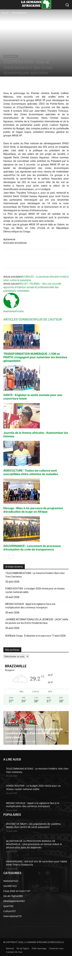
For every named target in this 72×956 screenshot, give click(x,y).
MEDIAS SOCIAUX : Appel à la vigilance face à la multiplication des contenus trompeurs (30, 606)
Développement (19, 12)
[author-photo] (11, 307)
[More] (51, 83)
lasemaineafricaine (13, 311)
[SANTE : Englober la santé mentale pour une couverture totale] (36, 378)
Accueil (5, 12)
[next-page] (11, 557)
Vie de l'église (12, 725)
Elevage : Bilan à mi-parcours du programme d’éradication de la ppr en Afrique (33, 509)
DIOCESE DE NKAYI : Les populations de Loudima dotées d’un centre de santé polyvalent (34, 733)
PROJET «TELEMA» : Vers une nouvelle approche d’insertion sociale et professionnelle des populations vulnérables (32, 287)
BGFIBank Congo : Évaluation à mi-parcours (28, 635)
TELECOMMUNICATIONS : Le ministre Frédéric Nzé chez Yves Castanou (35, 575)
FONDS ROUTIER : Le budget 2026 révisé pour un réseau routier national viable (35, 590)
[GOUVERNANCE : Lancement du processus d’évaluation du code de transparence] (36, 529)
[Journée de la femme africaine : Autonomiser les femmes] (36, 415)
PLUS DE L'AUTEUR (48, 319)
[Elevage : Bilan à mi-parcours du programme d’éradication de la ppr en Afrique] (36, 491)
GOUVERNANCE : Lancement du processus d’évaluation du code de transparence (32, 547)
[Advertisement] (14, 26)
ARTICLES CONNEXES (19, 319)
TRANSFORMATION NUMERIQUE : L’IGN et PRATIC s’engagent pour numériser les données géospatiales (35, 357)
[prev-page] (5, 557)
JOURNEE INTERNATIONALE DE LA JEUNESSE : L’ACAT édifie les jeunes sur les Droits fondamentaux (36, 621)
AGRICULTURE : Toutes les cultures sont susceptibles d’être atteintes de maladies (30, 472)
